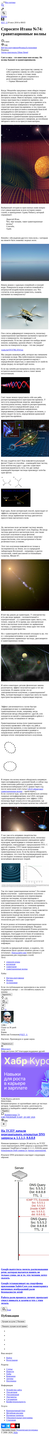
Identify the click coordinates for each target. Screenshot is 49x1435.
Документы (11, 1397)
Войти (9, 1358)
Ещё (9, 1310)
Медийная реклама (14, 1413)
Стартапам (11, 1420)
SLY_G (4, 22)
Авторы (9, 1378)
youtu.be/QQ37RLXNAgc (12, 350)
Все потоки (10, 2)
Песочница (11, 1381)
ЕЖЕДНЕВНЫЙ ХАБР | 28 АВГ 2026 (18, 1117)
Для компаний (12, 1394)
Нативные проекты (15, 1415)
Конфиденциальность (16, 1402)
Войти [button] (4, 16)
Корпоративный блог (15, 1411)
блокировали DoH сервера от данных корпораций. (23, 1150)
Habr (15, 1432)
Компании (11, 1376)
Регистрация (12, 1360)
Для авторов (11, 1392)
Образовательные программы (19, 1418)
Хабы (8, 1374)
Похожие (20, 1322)
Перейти (5, 1111)
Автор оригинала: (14, 52)
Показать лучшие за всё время (14, 1326)
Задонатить (6, 994)
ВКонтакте (6, 1049)
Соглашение (11, 1399)
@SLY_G (23, 1034)
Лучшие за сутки (8, 1322)
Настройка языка (8, 1430)
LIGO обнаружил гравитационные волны (22, 790)
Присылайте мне (19, 953)
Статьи (9, 1369)
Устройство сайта (14, 1390)
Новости (10, 1371)
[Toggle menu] (2, 3)
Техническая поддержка (27, 1430)
